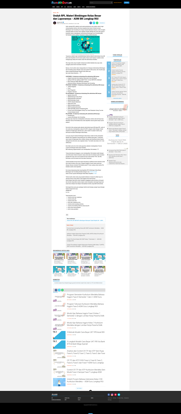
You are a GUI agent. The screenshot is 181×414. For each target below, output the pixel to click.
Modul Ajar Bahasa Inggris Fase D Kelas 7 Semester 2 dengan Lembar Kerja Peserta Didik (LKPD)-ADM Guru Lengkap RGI (85, 315)
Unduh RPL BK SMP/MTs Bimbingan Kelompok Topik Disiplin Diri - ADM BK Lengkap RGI (85, 220)
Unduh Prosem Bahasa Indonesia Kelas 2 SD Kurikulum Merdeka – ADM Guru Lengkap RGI (85, 380)
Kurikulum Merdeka (90, 6)
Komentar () (102, 22)
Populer (126, 2)
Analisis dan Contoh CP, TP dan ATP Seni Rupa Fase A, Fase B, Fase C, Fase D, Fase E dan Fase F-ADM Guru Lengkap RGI (86, 353)
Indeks (58, 6)
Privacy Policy (120, 398)
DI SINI (95, 173)
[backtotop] (90, 391)
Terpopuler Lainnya (117, 98)
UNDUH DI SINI (93, 171)
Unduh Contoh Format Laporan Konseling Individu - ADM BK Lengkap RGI (119, 71)
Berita (78, 6)
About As (110, 398)
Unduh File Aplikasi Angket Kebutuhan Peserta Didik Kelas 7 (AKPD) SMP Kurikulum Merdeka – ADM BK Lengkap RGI (119, 64)
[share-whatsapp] (97, 23)
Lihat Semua (79, 388)
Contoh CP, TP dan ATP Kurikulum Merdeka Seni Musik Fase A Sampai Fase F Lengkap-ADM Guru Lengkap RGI (86, 372)
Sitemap (109, 399)
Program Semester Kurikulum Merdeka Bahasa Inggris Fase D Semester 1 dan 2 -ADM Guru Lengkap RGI (85, 296)
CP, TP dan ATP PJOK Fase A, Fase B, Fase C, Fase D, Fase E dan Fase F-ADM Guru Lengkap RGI (85, 362)
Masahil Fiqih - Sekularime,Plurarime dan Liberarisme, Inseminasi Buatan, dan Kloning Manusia (117, 162)
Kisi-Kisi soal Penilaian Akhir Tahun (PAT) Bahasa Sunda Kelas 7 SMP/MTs (118, 156)
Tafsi (83, 6)
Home (53, 6)
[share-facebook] (91, 23)
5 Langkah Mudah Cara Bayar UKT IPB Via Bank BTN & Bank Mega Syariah (86, 342)
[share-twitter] (94, 23)
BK (65, 6)
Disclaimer (126, 398)
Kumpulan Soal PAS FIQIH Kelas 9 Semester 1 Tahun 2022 (117, 151)
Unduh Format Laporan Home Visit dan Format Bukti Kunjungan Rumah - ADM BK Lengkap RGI (119, 93)
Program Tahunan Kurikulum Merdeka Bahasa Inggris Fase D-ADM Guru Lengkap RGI (85, 305)
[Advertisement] (117, 32)
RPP (62, 6)
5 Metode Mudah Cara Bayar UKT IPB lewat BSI (85, 332)
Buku (75, 6)
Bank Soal (69, 6)
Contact (114, 398)
